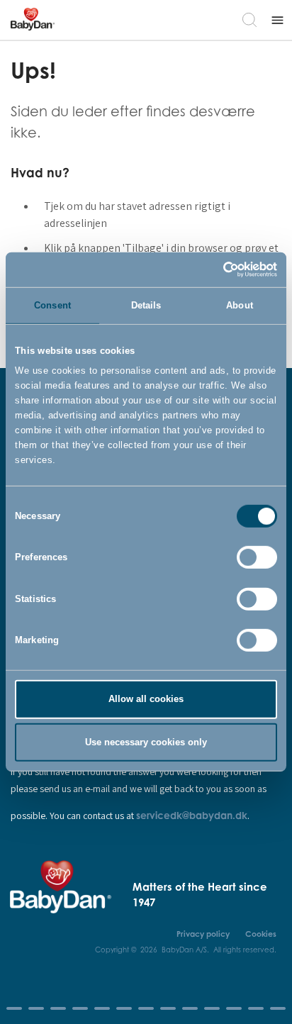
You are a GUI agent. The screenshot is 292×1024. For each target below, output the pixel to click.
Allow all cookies (146, 699)
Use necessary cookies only (146, 742)
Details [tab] (146, 304)
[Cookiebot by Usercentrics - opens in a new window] (215, 269)
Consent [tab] (52, 304)
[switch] (257, 557)
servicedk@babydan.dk (191, 815)
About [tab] (239, 304)
